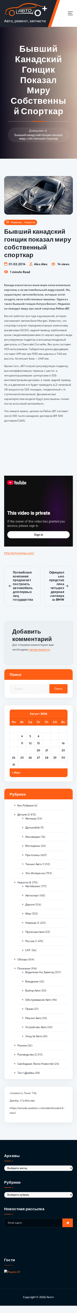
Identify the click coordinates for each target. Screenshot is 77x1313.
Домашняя (36, 131)
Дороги (30, 904)
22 (55, 750)
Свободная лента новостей (35, 1064)
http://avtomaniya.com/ (19, 553)
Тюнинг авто (33, 864)
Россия (30, 941)
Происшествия (35, 932)
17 (13, 750)
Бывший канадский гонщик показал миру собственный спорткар (38, 136)
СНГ (28, 950)
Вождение (31, 981)
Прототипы (32, 855)
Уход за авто (33, 1036)
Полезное (23, 968)
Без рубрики (25, 805)
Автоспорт (32, 895)
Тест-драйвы (26, 1073)
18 (22, 750)
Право (29, 1009)
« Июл (16, 772)
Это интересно (35, 873)
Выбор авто (32, 990)
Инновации (32, 837)
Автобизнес (32, 886)
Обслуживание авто (38, 1000)
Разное (22, 1045)
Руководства (25, 1054)
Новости (29, 222)
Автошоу (31, 818)
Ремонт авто (33, 1018)
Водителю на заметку (39, 972)
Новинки (16, 222)
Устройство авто (36, 1027)
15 (55, 743)
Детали (22, 814)
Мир (28, 913)
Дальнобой (32, 827)
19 (30, 750)
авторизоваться (39, 649)
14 (46, 743)
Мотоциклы (32, 846)
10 (13, 743)
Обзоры (22, 959)
